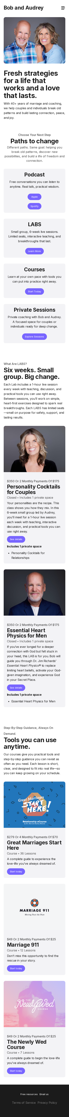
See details (16, 539)
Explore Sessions (34, 336)
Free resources (29, 1094)
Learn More (34, 251)
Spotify (34, 206)
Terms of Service (24, 1102)
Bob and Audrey (24, 8)
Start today (16, 871)
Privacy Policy (47, 1102)
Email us (44, 1094)
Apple (34, 196)
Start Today (34, 291)
